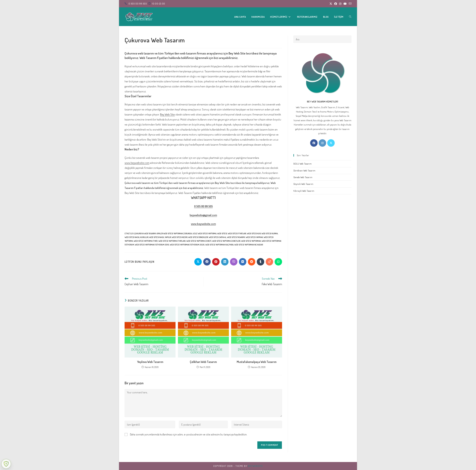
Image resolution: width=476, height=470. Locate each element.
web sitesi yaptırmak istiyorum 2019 (152, 244)
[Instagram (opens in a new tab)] (340, 4)
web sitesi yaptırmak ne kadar (248, 244)
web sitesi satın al (217, 237)
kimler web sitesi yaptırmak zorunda (174, 233)
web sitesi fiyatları (237, 233)
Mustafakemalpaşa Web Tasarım (256, 362)
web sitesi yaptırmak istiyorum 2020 (187, 244)
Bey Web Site (167, 114)
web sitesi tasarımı (236, 237)
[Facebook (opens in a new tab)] (335, 4)
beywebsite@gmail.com (203, 215)
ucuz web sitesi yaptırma (204, 233)
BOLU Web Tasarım (302, 163)
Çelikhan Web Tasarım (203, 362)
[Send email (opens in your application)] (349, 4)
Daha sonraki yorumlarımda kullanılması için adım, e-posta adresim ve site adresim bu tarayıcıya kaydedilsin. (188, 434)
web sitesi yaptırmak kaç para (219, 244)
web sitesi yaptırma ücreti (198, 241)
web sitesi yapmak (254, 237)
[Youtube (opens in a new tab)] (345, 4)
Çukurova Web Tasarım (145, 233)
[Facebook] (314, 143)
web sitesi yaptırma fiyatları (172, 241)
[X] (331, 143)
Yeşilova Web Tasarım (150, 362)
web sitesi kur (254, 233)
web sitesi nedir (179, 237)
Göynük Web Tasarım (303, 183)
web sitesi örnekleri (198, 237)
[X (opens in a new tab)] (330, 4)
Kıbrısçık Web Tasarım (303, 190)
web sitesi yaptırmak (251, 241)
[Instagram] (322, 143)
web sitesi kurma (269, 233)
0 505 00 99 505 (203, 206)
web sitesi (222, 233)
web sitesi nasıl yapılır (160, 237)
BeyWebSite (255, 465)
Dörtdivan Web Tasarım (304, 170)
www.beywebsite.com (137, 163)
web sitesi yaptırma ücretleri (226, 241)
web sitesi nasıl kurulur (136, 237)
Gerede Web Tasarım (302, 177)
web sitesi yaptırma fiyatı (146, 241)
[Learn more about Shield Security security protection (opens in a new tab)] (6, 463)
